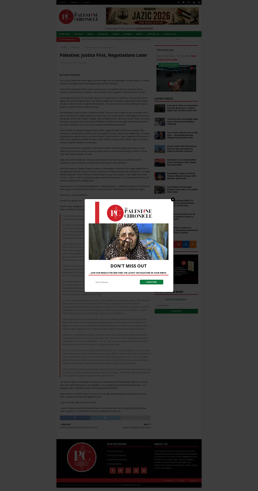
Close (173, 199)
